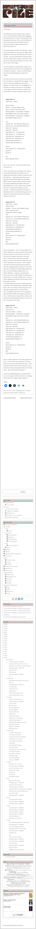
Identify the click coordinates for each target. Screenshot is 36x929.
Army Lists (6, 392)
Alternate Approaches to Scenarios (18, 722)
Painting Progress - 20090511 (16, 814)
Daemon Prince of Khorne (15, 785)
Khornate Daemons (14, 816)
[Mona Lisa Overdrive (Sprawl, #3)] (30, 904)
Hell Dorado (12, 774)
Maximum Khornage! (14, 780)
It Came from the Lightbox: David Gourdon (14, 617)
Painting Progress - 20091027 (16, 701)
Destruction (10, 868)
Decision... (11, 682)
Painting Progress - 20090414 (16, 839)
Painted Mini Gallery (13, 877)
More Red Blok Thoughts (15, 745)
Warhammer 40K (18, 883)
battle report (24, 865)
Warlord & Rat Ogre (26, 398)
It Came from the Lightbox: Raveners (13, 606)
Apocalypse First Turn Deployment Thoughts (20, 789)
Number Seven (13, 705)
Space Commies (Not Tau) (15, 768)
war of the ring (26, 885)
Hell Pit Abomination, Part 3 (16, 693)
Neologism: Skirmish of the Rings (17, 828)
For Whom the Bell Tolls (15, 732)
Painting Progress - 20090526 (16, 808)
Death (28, 866)
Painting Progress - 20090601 (16, 803)
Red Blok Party (13, 833)
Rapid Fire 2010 (13, 670)
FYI (9, 676)
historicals (29, 870)
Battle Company (13, 847)
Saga (25, 878)
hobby (12, 872)
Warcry (19, 881)
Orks (31, 876)
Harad (25, 870)
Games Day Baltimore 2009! (16, 812)
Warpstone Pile (20, 390)
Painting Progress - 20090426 (16, 824)
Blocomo (21, 925)
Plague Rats (12, 743)
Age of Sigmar (12, 864)
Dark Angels (18, 866)
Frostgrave (21, 868)
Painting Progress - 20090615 (16, 801)
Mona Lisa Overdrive (10, 900)
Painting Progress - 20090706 (16, 795)
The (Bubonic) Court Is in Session (17, 749)
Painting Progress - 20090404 (16, 845)
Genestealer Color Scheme (16, 739)
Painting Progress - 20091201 (16, 674)
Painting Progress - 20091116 (16, 684)
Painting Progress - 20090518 (16, 810)
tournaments (11, 881)
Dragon (29, 36)
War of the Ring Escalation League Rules (19, 822)
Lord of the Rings (8, 876)
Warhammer (25, 881)
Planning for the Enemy (15, 735)
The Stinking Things (14, 757)
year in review (25, 886)
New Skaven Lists (13, 689)
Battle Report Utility (14, 724)
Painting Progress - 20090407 (16, 841)
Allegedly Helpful (24, 864)
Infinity (25, 872)
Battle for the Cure (16, 865)
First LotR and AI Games (15, 837)
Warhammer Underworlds (14, 885)
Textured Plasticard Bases (15, 799)
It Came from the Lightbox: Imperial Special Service (16, 610)
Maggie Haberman (8, 895)
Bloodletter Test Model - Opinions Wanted (20, 666)
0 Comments (6, 29)
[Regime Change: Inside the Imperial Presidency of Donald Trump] (30, 897)
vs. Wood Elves (13, 687)
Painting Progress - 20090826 (16, 766)
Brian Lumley (7, 907)
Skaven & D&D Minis (14, 707)
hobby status (20, 872)
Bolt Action (8, 866)
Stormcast (16, 880)
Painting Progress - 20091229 (16, 662)
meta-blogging (22, 876)
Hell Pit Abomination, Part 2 (16, 695)
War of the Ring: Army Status (16, 826)
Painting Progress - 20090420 (16, 830)
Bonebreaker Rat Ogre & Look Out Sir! (18, 680)
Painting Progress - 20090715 (16, 787)
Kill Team (26, 874)
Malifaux (14, 876)
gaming (11, 392)
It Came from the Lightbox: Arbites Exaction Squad (16, 608)
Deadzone (25, 866)
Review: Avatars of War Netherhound (18, 791)
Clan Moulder (12, 672)
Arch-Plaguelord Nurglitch (15, 741)
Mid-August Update (14, 776)
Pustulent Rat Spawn (14, 751)
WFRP (18, 886)
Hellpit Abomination (9, 398)
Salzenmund (29, 878)
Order (28, 876)
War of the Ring (13, 843)
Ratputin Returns (13, 728)
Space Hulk (12, 772)
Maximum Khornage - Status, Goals (18, 664)
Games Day (27, 868)
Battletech (29, 865)
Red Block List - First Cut (15, 764)
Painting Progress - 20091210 (16, 668)
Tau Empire (23, 880)
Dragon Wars (12, 691)
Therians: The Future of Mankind (17, 737)
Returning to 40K (13, 793)
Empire (16, 868)
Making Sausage (13, 755)
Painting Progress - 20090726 (16, 782)
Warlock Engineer (13, 709)
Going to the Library (14, 770)
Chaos (13, 866)
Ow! (10, 835)
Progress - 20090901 (14, 760)
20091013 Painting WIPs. (15, 720)
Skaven (16, 392)
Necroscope (7, 906)
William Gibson (8, 901)
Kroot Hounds (12, 703)
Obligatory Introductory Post (16, 849)
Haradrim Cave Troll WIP (15, 818)
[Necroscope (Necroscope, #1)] (30, 910)
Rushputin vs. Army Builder (16, 718)
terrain (27, 880)
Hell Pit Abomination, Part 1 (16, 699)
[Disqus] (18, 420)
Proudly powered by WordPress (10, 925)
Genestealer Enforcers (17, 870)
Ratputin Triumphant (14, 726)
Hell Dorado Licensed (14, 753)
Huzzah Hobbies (11, 857)
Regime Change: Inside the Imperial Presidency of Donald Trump (14, 894)
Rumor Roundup (13, 747)
